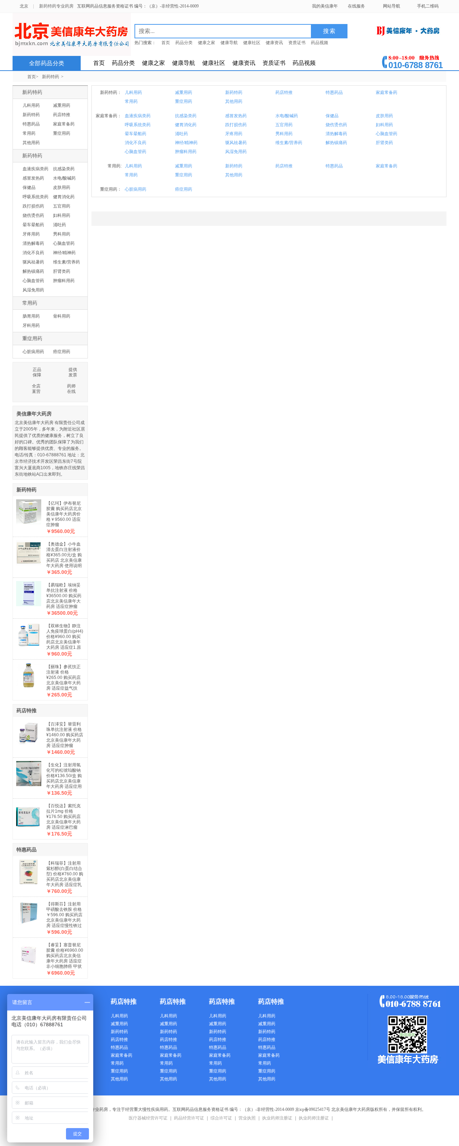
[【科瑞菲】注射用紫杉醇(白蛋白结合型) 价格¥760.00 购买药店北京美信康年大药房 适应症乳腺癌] (28, 869)
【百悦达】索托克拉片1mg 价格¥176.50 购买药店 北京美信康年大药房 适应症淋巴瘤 (63, 816)
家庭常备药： (109, 115)
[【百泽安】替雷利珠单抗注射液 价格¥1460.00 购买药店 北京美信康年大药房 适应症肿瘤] (28, 730)
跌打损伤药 (33, 206)
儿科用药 (31, 105)
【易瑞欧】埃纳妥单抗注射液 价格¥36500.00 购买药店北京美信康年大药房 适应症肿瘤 (63, 595)
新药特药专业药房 (56, 6)
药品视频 (319, 42)
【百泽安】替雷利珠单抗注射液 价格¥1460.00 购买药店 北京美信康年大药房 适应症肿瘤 (64, 735)
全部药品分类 (47, 63)
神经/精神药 (64, 252)
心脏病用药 (33, 351)
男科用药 (61, 234)
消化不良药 (33, 252)
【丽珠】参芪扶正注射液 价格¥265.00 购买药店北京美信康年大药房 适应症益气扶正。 (63, 680)
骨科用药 (61, 316)
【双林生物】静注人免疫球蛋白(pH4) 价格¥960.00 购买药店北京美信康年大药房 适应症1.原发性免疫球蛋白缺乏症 (64, 642)
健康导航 (229, 42)
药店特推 (61, 114)
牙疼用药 (31, 234)
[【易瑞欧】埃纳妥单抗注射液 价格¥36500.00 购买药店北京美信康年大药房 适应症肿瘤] (28, 591)
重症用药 (61, 133)
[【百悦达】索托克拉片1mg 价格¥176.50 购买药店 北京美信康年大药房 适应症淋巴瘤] (28, 812)
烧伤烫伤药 (33, 215)
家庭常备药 (64, 124)
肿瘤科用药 (64, 280)
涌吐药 (59, 224)
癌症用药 (61, 351)
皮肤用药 (61, 187)
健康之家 (206, 42)
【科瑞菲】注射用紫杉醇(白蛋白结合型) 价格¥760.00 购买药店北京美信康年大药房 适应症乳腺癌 (64, 877)
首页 (165, 42)
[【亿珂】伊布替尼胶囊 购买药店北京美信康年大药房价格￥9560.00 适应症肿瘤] (28, 510)
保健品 (29, 187)
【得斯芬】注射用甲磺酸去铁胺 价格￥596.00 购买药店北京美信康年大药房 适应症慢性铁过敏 (64, 917)
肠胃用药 (31, 316)
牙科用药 (31, 325)
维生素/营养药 (66, 262)
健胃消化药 (64, 196)
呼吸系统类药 (35, 196)
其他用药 (31, 142)
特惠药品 (31, 124)
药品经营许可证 (189, 1118)
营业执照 (247, 1118)
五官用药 (61, 206)
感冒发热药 (33, 178)
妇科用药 (61, 215)
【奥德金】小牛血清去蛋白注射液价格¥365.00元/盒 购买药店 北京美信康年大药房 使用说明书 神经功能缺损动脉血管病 (64, 560)
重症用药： (111, 189)
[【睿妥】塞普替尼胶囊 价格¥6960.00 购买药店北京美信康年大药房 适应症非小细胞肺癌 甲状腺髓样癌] (28, 951)
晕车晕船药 (33, 224)
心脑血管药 (64, 243)
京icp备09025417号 (312, 1109)
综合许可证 (221, 1118)
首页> (32, 76)
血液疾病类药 (35, 168)
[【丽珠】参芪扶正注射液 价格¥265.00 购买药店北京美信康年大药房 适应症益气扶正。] (28, 673)
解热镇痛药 (33, 271)
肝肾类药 (61, 271)
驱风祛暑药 (33, 262)
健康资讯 (274, 42)
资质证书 (297, 42)
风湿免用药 (33, 290)
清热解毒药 (33, 243)
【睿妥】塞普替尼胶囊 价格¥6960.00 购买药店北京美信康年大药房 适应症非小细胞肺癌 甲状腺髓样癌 (64, 958)
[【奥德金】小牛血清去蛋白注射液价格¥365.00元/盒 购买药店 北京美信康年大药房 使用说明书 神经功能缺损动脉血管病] (28, 550)
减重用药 (61, 105)
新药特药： (111, 92)
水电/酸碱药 (64, 178)
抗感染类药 (64, 168)
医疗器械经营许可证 (148, 1118)
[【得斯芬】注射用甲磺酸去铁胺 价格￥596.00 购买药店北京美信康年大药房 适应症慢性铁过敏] (28, 910)
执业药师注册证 (277, 1118)
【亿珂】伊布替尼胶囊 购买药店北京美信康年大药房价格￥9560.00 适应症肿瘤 (64, 514)
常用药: (115, 165)
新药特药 (50, 76)
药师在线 (71, 389)
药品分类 (184, 42)
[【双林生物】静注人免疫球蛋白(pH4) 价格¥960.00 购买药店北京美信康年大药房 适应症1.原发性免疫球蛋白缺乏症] (28, 632)
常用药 (29, 133)
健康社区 (251, 42)
